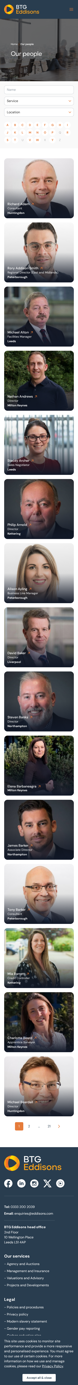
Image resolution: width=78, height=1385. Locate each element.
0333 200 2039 (23, 1207)
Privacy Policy (52, 1366)
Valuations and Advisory (24, 1278)
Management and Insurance (26, 1271)
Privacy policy (16, 1314)
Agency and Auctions (22, 1264)
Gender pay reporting (22, 1328)
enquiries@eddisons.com (33, 1213)
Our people (27, 44)
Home (14, 44)
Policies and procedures (24, 1307)
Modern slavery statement (25, 1321)
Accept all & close (39, 1378)
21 (49, 1126)
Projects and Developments (26, 1285)
